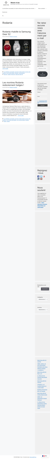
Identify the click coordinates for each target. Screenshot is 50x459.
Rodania (16, 73)
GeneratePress (33, 457)
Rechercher (45, 289)
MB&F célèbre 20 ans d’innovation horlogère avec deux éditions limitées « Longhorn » (42, 367)
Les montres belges (10, 73)
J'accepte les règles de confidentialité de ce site (42, 101)
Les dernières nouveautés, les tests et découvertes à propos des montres (18, 8)
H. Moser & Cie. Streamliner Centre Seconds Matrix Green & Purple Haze (42, 405)
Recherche (4, 12)
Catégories (40, 297)
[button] (3, 16)
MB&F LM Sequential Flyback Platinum (42, 398)
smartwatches (22, 73)
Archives (39, 307)
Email (38, 96)
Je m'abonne (42, 74)
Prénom (38, 92)
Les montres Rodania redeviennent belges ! (13, 83)
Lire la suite (5, 68)
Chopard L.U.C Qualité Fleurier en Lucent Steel (41, 386)
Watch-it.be (15, 3)
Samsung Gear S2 (19, 74)
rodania (9, 74)
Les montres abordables (11, 120)
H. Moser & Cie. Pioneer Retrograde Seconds (42, 377)
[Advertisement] (42, 145)
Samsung (13, 74)
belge (5, 121)
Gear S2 (5, 74)
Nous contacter (41, 8)
